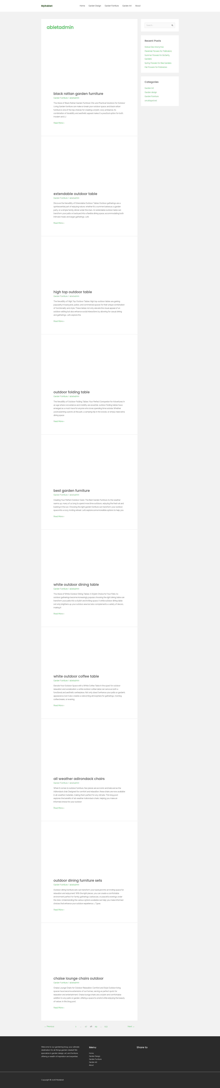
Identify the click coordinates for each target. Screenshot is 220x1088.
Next (131, 1026)
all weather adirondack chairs (79, 778)
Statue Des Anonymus (154, 47)
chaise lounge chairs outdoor (78, 978)
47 (86, 1026)
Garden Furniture (112, 6)
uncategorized (151, 100)
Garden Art (127, 6)
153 (105, 1026)
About (137, 6)
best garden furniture (72, 490)
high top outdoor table (73, 291)
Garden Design (95, 6)
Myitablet (46, 5)
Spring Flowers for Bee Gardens (158, 63)
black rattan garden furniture (78, 93)
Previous (49, 1026)
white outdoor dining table (76, 584)
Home (82, 6)
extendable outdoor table (75, 193)
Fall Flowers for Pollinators (156, 67)
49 (96, 1026)
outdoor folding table (72, 392)
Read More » (59, 122)
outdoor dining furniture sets (78, 880)
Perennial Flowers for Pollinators (158, 51)
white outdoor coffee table (76, 676)
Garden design (151, 92)
